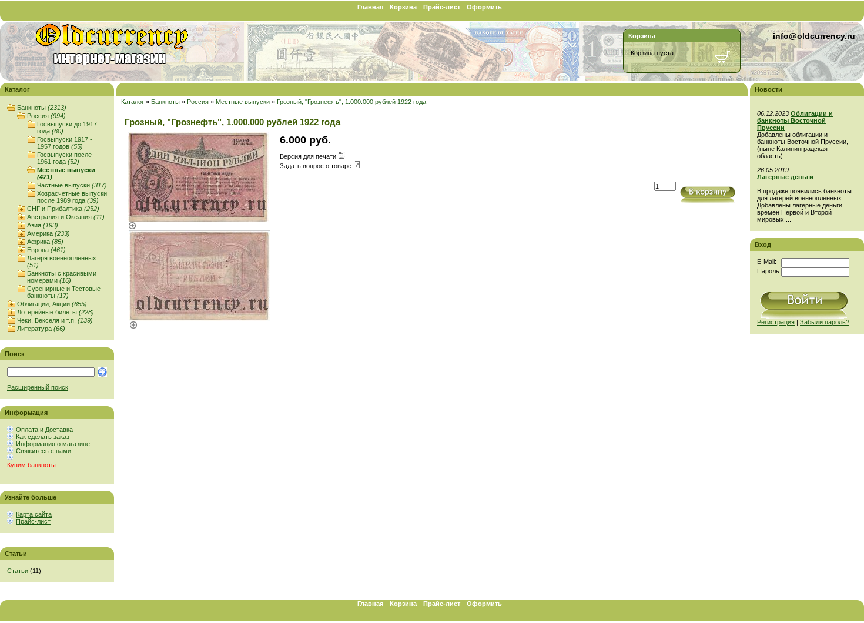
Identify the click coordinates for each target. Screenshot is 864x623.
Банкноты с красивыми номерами (61, 277)
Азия (42, 225)
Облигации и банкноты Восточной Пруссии (795, 120)
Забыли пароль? (824, 322)
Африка (45, 241)
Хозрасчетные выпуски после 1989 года (72, 197)
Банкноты (41, 107)
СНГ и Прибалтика (63, 208)
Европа (46, 249)
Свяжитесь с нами (43, 450)
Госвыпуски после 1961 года (64, 158)
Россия (46, 115)
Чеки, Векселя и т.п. (55, 320)
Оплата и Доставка (44, 429)
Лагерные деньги (785, 176)
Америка (48, 233)
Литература (41, 328)
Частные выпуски (72, 185)
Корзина (403, 7)
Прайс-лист (441, 7)
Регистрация (776, 322)
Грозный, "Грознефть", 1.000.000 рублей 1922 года (351, 101)
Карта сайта (34, 514)
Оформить (484, 7)
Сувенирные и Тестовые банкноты (64, 292)
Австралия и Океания (66, 216)
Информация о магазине (53, 443)
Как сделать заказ (42, 436)
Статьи (17, 570)
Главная (370, 7)
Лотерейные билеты (55, 312)
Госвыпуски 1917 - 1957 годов (64, 143)
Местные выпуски (243, 101)
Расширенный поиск (37, 387)
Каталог (132, 101)
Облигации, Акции (52, 303)
